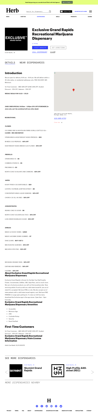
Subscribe (67, 11)
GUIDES (90, 16)
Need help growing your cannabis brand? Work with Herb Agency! (42, 2)
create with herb (67, 410)
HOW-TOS (23, 16)
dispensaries (38, 410)
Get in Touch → (67, 2)
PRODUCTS (74, 16)
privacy (9, 410)
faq (23, 410)
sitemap (89, 410)
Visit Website (40, 48)
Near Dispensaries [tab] (32, 62)
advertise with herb (81, 11)
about (29, 410)
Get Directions (58, 48)
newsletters (79, 410)
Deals (57, 16)
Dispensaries (41, 16)
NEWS (7, 16)
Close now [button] (57, 122)
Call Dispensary (39, 52)
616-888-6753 (60, 118)
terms (16, 410)
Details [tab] (10, 62)
